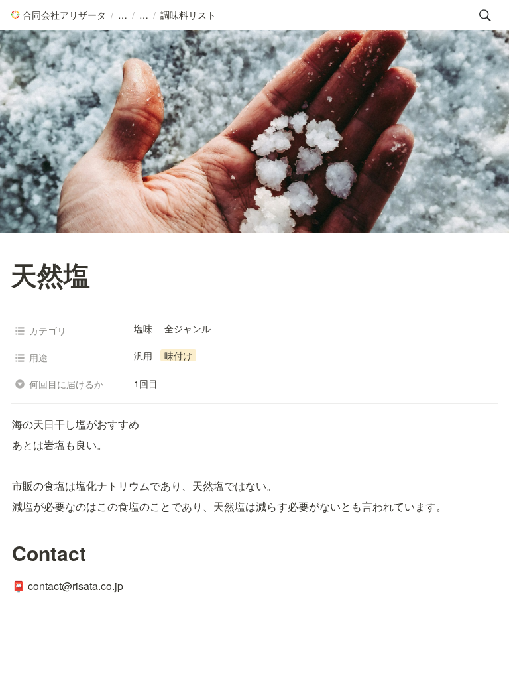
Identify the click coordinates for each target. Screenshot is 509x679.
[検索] (485, 15)
